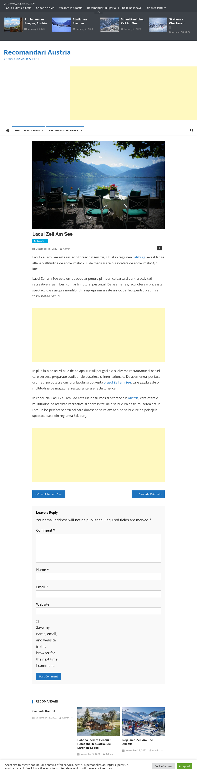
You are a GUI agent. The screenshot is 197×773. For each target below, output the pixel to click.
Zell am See (40, 241)
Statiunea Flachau (80, 21)
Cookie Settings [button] (163, 766)
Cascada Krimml (149, 494)
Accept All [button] (184, 766)
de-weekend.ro (156, 8)
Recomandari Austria (37, 52)
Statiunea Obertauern (177, 21)
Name (42, 569)
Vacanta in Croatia (71, 8)
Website (42, 604)
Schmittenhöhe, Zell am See (132, 21)
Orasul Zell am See (49, 494)
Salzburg (139, 257)
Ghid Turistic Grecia (19, 8)
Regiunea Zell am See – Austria (139, 742)
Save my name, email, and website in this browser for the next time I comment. (47, 646)
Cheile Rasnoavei (131, 8)
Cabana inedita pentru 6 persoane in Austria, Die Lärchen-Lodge (94, 743)
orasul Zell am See (117, 382)
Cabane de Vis (45, 8)
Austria (133, 398)
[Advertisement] (133, 93)
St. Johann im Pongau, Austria (35, 21)
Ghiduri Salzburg (27, 130)
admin (66, 248)
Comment (45, 530)
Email (42, 586)
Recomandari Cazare (63, 130)
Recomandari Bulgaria (101, 8)
